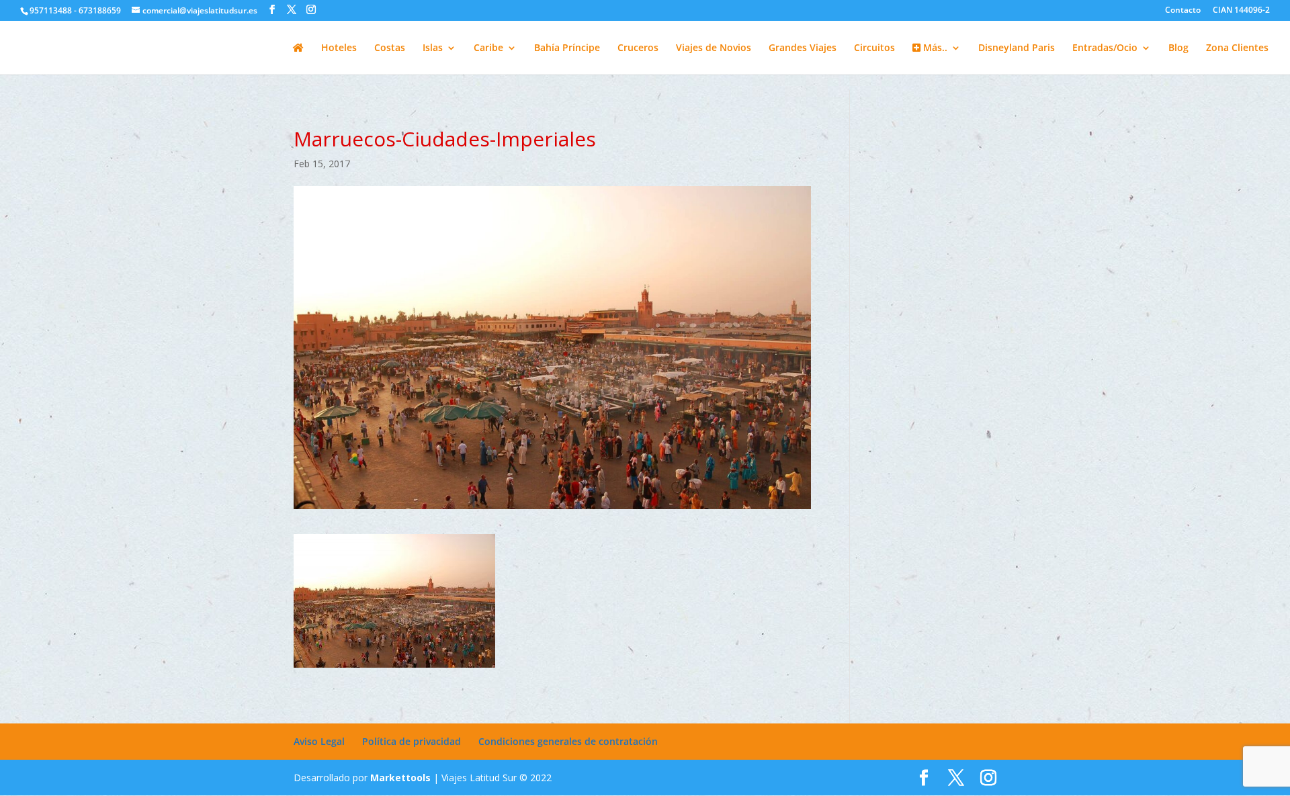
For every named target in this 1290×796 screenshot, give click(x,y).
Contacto (1183, 10)
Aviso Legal (319, 741)
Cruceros (637, 48)
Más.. (933, 48)
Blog (1178, 48)
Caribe (488, 48)
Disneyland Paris (1016, 48)
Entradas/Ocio (1104, 48)
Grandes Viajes (802, 48)
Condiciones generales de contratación (568, 741)
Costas (389, 48)
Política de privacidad (411, 741)
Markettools (401, 777)
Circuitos (874, 48)
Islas (433, 48)
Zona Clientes (1237, 48)
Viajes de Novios (713, 48)
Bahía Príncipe (567, 48)
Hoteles (339, 48)
